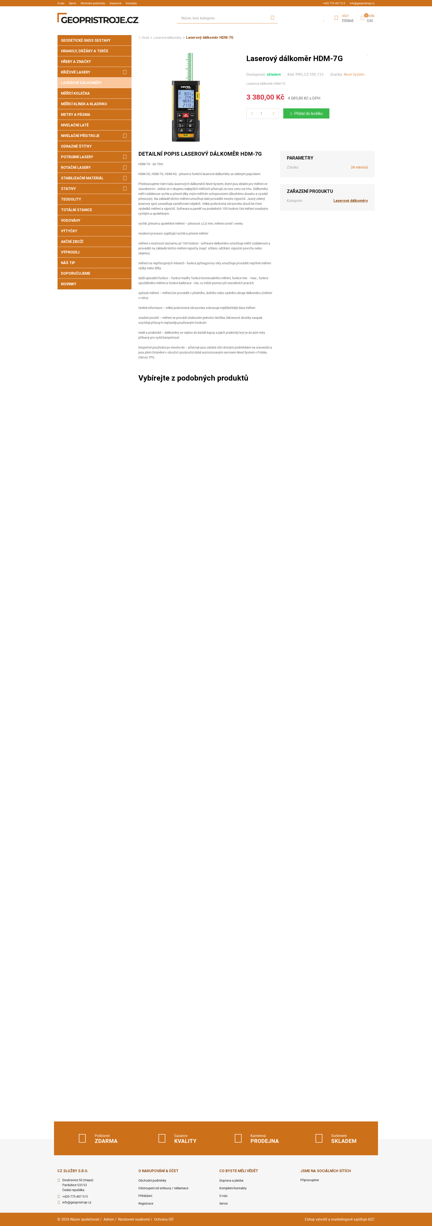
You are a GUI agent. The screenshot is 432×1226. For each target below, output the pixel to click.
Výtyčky (69, 231)
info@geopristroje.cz (362, 3)
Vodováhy (70, 220)
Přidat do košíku (308, 113)
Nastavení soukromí (134, 1219)
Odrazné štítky (76, 146)
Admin (109, 1219)
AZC (371, 1219)
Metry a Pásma (75, 114)
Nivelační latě (75, 125)
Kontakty (131, 3)
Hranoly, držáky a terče (84, 51)
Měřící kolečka (75, 93)
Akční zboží (72, 242)
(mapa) (88, 1180)
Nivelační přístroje (80, 136)
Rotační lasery (76, 167)
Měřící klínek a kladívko (84, 104)
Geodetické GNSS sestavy (85, 40)
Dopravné (115, 3)
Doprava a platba (231, 1180)
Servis (72, 3)
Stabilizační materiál (82, 178)
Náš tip (68, 263)
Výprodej (70, 252)
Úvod (145, 37)
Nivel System (354, 74)
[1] (272, 18)
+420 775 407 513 (334, 3)
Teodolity (71, 199)
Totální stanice (76, 210)
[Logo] (97, 18)
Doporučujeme (75, 273)
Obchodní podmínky (93, 3)
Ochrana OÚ (163, 1219)
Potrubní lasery (77, 157)
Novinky (68, 284)
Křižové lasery (75, 72)
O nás (60, 3)
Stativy (68, 189)
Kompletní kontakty (233, 1188)
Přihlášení (145, 1196)
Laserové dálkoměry (81, 83)
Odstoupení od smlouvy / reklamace (163, 1188)
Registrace (145, 1203)
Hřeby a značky (76, 61)
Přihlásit (347, 20)
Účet (345, 15)
